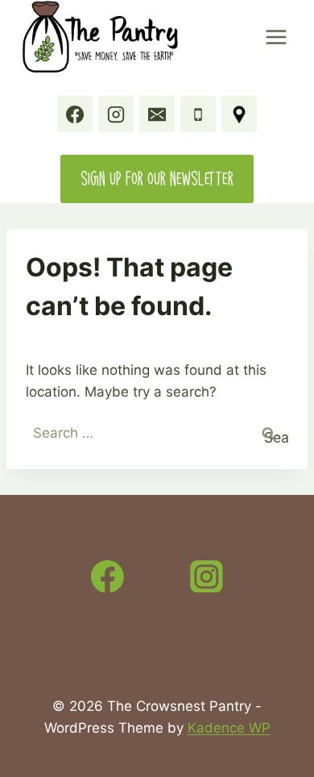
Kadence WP (229, 728)
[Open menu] (276, 36)
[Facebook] (75, 113)
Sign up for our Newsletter (157, 178)
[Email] (157, 113)
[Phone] (198, 113)
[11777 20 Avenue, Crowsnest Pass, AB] (239, 113)
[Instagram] (116, 113)
